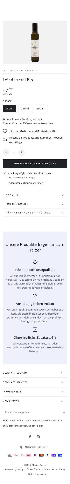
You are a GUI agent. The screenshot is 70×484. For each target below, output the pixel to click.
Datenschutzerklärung (54, 469)
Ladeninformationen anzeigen (25, 183)
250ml (26, 109)
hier (40, 426)
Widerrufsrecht (33, 469)
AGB (30, 474)
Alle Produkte (27, 70)
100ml (11, 109)
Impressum (40, 474)
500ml (42, 109)
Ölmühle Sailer (38, 465)
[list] (35, 307)
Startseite (9, 70)
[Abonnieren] (65, 413)
